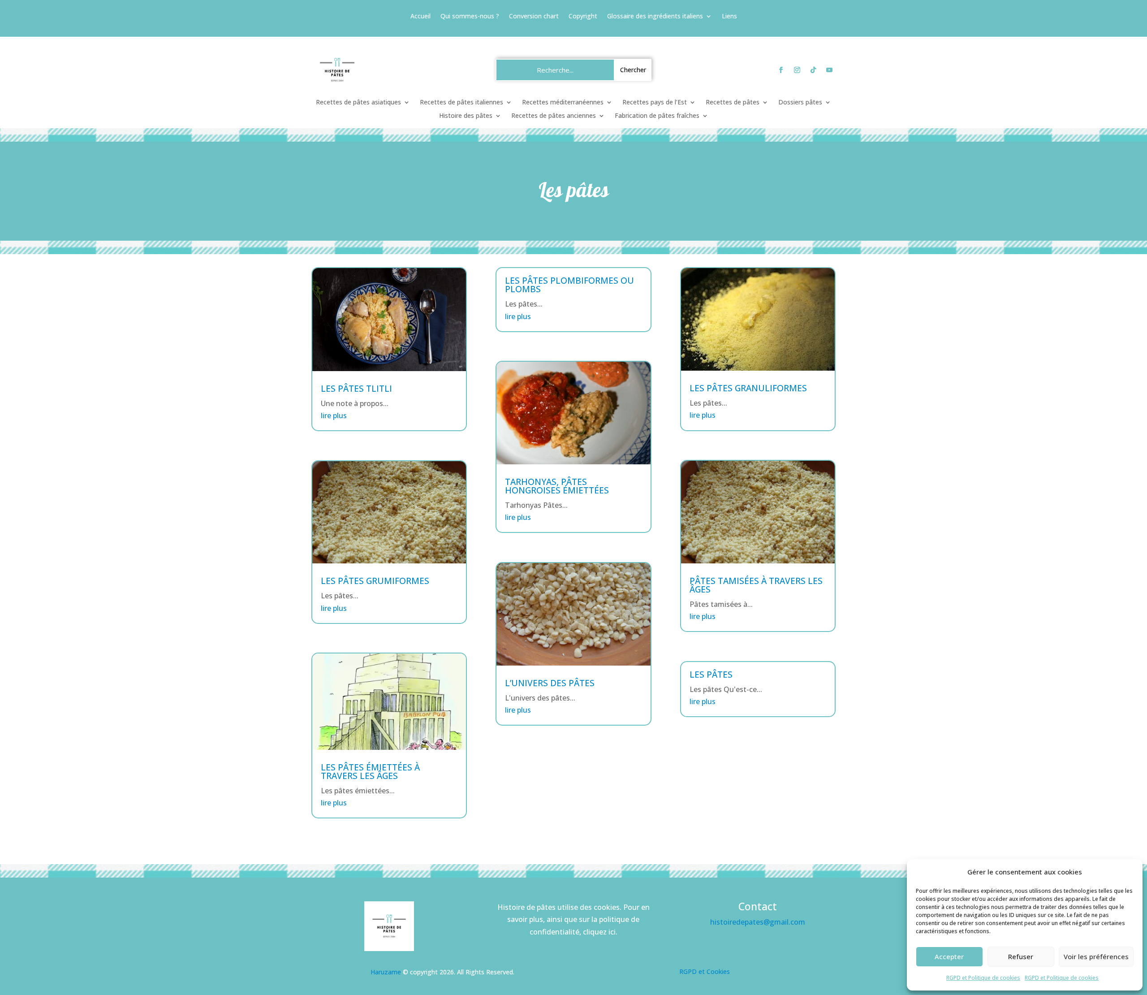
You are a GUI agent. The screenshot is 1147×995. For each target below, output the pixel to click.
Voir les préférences (1096, 956)
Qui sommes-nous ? (469, 16)
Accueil (420, 16)
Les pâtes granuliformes (748, 388)
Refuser (1020, 956)
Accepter (949, 956)
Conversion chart (534, 16)
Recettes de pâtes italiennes (461, 102)
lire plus (334, 415)
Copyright (583, 16)
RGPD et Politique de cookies (983, 978)
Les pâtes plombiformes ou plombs (569, 285)
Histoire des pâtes (465, 116)
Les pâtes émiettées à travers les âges (370, 771)
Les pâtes (711, 674)
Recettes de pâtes (732, 102)
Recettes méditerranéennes (563, 102)
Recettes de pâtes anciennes (553, 116)
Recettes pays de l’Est (654, 102)
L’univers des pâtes (550, 683)
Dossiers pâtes (800, 102)
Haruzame (386, 972)
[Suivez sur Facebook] (781, 70)
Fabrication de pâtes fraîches (657, 116)
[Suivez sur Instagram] (797, 70)
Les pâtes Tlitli (356, 388)
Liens (729, 16)
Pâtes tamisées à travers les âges (756, 585)
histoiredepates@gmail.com (757, 922)
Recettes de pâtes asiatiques (358, 102)
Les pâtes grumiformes (375, 581)
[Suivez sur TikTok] (813, 70)
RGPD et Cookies (704, 971)
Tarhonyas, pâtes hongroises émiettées (557, 486)
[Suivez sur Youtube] (829, 70)
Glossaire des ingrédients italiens (655, 16)
